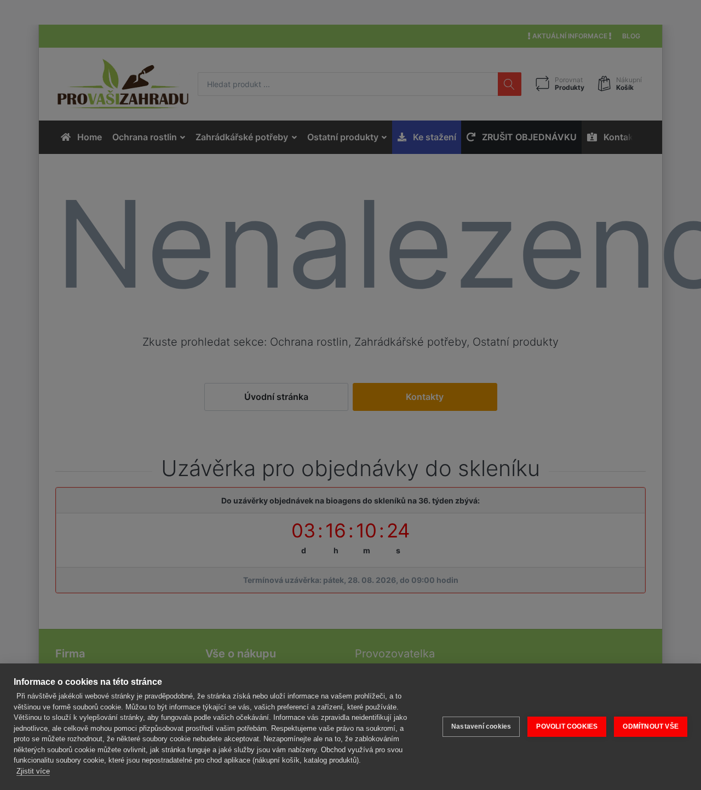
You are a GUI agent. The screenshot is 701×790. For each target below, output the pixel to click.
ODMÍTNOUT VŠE (651, 726)
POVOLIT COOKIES (566, 726)
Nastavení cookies (481, 726)
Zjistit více (33, 771)
